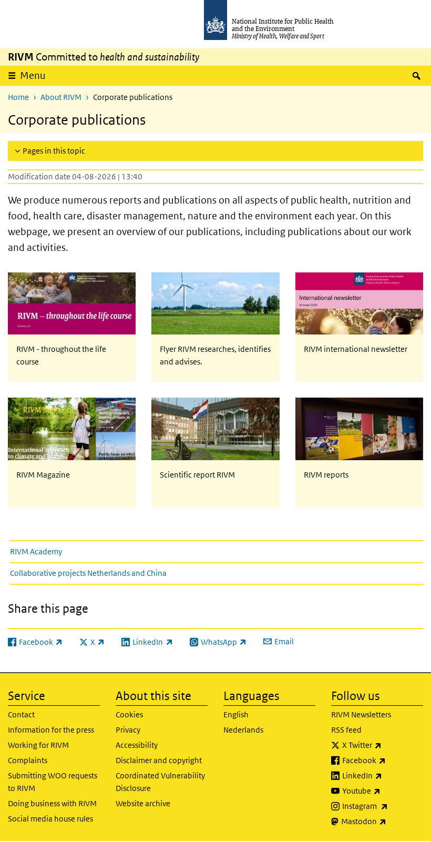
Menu (33, 75)
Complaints (27, 760)
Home (18, 97)
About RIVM (60, 97)
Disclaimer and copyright (159, 760)
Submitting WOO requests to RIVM (52, 781)
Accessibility (137, 745)
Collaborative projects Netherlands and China (88, 573)
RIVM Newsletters (361, 714)
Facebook (382, 760)
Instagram (382, 805)
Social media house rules (50, 819)
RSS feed (346, 730)
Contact (21, 714)
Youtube (382, 790)
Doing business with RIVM (52, 803)
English (236, 714)
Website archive (143, 803)
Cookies (129, 714)
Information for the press (51, 730)
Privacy (128, 730)
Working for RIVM (38, 745)
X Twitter (382, 744)
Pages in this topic (54, 151)
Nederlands (243, 730)
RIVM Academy (36, 551)
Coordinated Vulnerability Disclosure (160, 781)
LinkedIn (382, 775)
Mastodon (382, 821)
